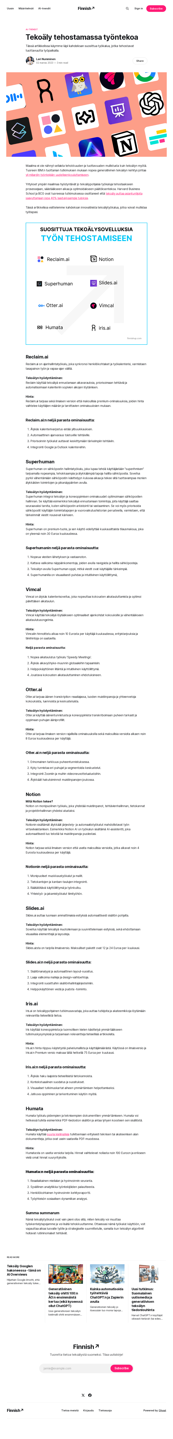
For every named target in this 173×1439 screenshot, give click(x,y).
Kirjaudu (88, 1410)
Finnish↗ (86, 8)
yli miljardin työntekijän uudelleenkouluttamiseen (57, 175)
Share (140, 60)
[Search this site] (127, 8)
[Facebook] (90, 1395)
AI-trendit (44, 8)
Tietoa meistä (70, 1410)
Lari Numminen (45, 59)
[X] (83, 1395)
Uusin (10, 8)
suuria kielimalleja (58, 1134)
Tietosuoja (105, 1410)
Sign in (138, 8)
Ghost (162, 1410)
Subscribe (156, 8)
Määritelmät (26, 8)
